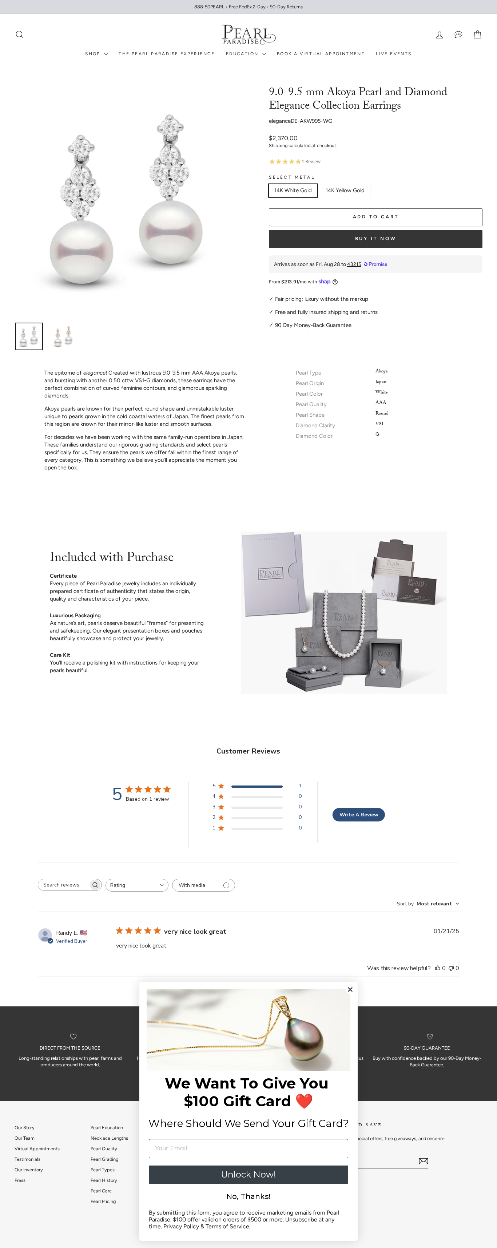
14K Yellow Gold (345, 190)
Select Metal (292, 177)
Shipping (278, 145)
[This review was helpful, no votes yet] (437, 968)
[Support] (458, 35)
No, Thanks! (248, 1196)
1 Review (311, 161)
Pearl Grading (104, 1159)
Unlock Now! (248, 1174)
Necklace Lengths (109, 1138)
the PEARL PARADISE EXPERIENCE (167, 53)
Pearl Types (103, 1169)
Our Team (25, 1138)
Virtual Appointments (37, 1148)
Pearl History (104, 1180)
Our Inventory (29, 1169)
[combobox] (137, 885)
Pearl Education (107, 1127)
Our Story (25, 1127)
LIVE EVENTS (393, 53)
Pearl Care (101, 1191)
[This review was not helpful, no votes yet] (451, 968)
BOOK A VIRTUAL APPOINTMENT (321, 53)
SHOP (93, 53)
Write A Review (358, 814)
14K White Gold (293, 190)
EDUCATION (243, 53)
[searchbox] (63, 884)
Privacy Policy (181, 1226)
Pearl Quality (104, 1148)
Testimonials (27, 1159)
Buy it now (376, 238)
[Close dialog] (350, 989)
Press (20, 1180)
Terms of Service (227, 1226)
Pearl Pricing (103, 1201)
